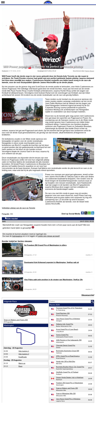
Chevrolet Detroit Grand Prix (65, 345)
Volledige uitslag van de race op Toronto (18, 208)
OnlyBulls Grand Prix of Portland (67, 372)
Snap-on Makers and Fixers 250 (16, 320)
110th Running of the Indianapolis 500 (68, 340)
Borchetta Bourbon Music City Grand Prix (70, 367)
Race (20, 366)
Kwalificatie (22, 357)
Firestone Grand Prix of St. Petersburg (69, 308)
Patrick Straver (89, 71)
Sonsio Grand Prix (62, 335)
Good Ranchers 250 (63, 313)
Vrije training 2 (23, 354)
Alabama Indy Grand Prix (64, 324)
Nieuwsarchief (87, 295)
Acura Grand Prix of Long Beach (67, 329)
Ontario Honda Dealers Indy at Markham (69, 377)
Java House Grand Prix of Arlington (68, 319)
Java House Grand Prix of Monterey (68, 399)
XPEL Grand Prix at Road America (67, 356)
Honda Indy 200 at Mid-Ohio (65, 361)
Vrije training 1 (23, 351)
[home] (48, 4)
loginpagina (17, 236)
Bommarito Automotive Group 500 (67, 351)
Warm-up (21, 363)
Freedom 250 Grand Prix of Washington (69, 383)
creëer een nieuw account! (49, 236)
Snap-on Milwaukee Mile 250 (66, 393)
